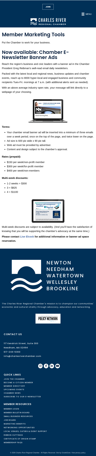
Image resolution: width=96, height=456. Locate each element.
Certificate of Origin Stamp (20, 439)
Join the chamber (14, 379)
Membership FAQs (13, 442)
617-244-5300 (12, 351)
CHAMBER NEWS (12, 393)
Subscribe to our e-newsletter (22, 396)
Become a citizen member (18, 382)
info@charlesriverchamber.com (22, 356)
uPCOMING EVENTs (14, 389)
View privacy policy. (79, 453)
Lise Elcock (27, 236)
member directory (14, 386)
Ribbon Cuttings (13, 435)
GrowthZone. (66, 453)
